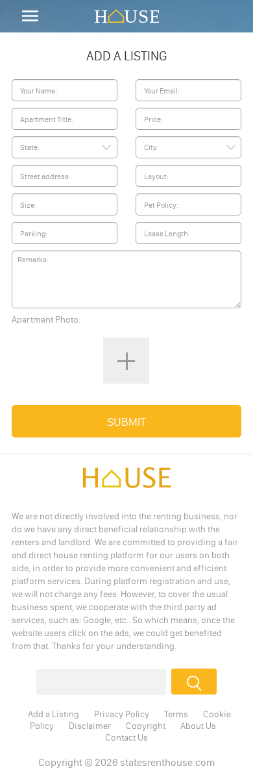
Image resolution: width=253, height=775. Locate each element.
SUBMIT (126, 421)
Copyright (145, 726)
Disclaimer (90, 726)
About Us (198, 726)
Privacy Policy (121, 714)
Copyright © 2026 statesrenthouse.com (126, 762)
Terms (176, 714)
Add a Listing (53, 714)
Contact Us (126, 737)
